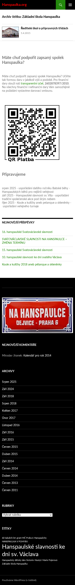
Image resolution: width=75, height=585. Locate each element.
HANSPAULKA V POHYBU (15, 541)
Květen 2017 (10, 410)
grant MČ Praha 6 (25, 538)
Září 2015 (8, 439)
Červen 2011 (10, 490)
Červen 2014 (10, 468)
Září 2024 (8, 389)
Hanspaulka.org (14, 5)
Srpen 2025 (9, 382)
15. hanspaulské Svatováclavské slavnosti (27, 250)
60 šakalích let (9, 538)
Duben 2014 (10, 475)
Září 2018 (8, 396)
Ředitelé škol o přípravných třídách (44, 28)
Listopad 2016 (11, 425)
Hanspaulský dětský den (14, 560)
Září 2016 (8, 432)
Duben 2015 (10, 454)
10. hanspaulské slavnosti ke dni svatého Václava (32, 257)
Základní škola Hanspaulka (14, 564)
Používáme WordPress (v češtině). (19, 580)
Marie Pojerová (49, 560)
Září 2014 (8, 461)
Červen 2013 (10, 483)
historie (30, 560)
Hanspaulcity (40, 538)
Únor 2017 (8, 418)
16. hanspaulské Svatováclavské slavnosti (27, 232)
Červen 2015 (10, 447)
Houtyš (38, 560)
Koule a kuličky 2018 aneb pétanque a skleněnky (32, 264)
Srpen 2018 (9, 403)
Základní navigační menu (70, 5)
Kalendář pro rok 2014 (37, 355)
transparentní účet (32, 83)
